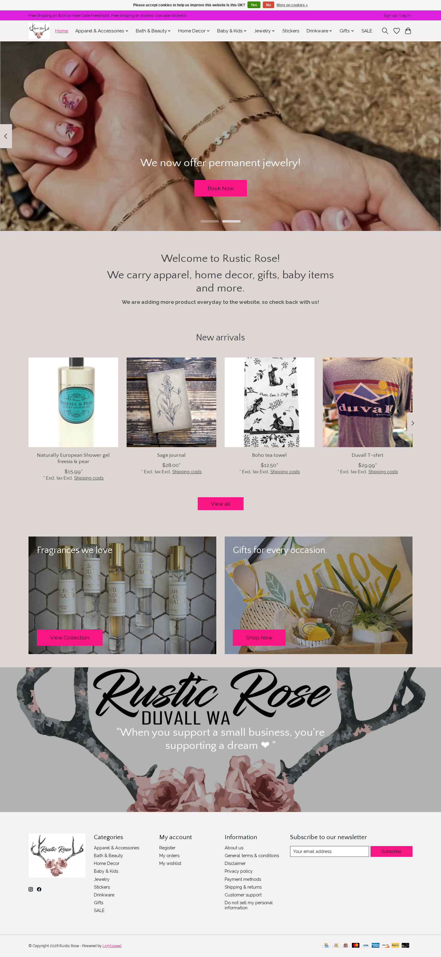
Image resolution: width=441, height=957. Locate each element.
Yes (254, 5)
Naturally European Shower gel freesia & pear (73, 458)
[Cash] (336, 946)
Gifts (98, 902)
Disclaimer (235, 863)
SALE (367, 31)
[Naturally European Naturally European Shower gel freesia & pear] (73, 402)
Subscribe (391, 851)
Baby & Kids (106, 871)
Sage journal (171, 455)
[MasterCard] (356, 946)
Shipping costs (89, 477)
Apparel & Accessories (116, 847)
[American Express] (376, 946)
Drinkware (104, 894)
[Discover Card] (385, 946)
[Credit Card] (326, 946)
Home (61, 31)
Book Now (221, 188)
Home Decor (106, 863)
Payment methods (243, 879)
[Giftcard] (346, 946)
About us (234, 847)
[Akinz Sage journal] (171, 402)
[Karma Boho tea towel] (269, 402)
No (268, 5)
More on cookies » (292, 5)
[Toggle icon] (385, 30)
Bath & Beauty (108, 855)
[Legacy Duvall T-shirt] (367, 402)
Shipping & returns (243, 887)
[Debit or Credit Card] (406, 946)
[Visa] (366, 946)
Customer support (243, 894)
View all (220, 504)
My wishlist (170, 863)
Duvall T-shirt (367, 455)
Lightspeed (112, 946)
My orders (169, 855)
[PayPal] (395, 946)
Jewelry (102, 879)
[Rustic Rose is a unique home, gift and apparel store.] (39, 30)
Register (167, 847)
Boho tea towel (269, 455)
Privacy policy (239, 871)
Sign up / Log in (397, 15)
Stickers (290, 31)
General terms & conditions (252, 855)
